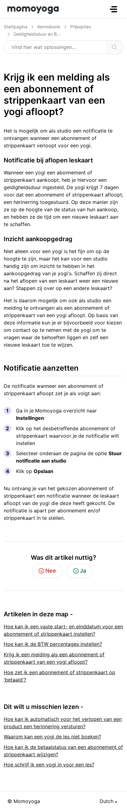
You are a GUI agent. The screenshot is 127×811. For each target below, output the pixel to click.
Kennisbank (48, 26)
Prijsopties (80, 26)
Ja (83, 570)
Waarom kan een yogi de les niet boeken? (52, 736)
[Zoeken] (114, 47)
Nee (50, 570)
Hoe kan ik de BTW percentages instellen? (53, 644)
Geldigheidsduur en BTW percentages (52, 34)
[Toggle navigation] (113, 9)
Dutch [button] (106, 801)
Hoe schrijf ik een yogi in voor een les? (49, 764)
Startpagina (15, 26)
